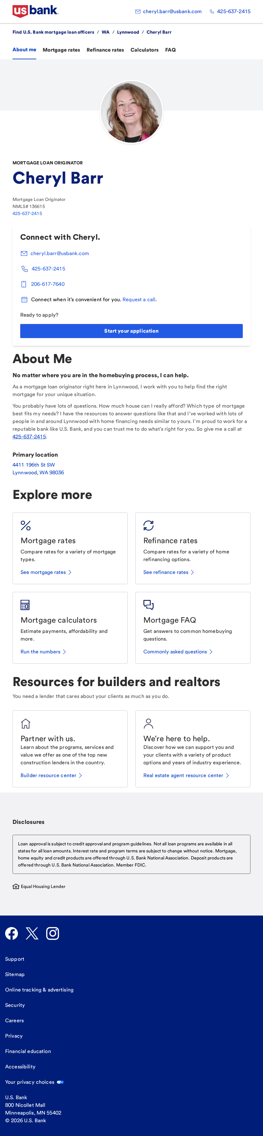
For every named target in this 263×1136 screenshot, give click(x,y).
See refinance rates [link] (165, 572)
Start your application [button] (131, 331)
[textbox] (131, 854)
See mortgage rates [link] (43, 572)
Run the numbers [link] (40, 652)
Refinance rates (105, 50)
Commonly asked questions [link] (175, 652)
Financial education (28, 1051)
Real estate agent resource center (183, 775)
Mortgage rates (61, 50)
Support (14, 959)
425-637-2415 (233, 11)
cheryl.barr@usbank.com (172, 11)
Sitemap (15, 974)
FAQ (170, 50)
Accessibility (20, 1067)
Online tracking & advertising (39, 990)
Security (15, 1005)
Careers (14, 1020)
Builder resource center (48, 775)
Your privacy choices (29, 1082)
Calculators (145, 50)
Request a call (139, 299)
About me (24, 49)
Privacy (14, 1036)
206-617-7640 (47, 284)
